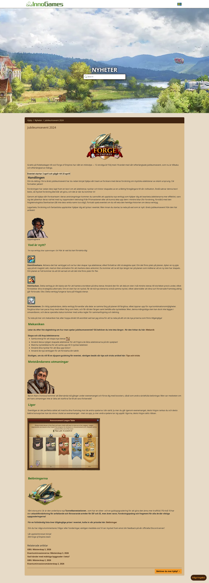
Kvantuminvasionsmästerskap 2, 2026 (45, 563)
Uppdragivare (33, 239)
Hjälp (29, 120)
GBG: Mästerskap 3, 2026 (39, 549)
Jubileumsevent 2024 (54, 120)
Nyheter (38, 120)
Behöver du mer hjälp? (167, 571)
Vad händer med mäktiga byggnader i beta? (48, 556)
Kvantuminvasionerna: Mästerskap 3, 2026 (48, 553)
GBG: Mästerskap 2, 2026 (39, 560)
